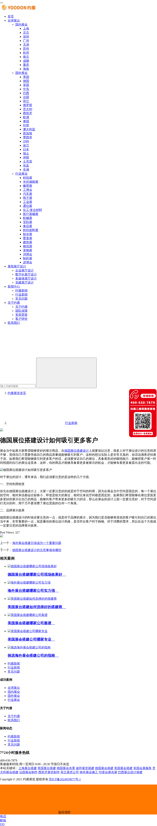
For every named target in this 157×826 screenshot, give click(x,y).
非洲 (26, 169)
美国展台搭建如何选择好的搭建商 (37, 607)
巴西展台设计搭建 (130, 772)
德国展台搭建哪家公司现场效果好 (37, 574)
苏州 (26, 48)
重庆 (26, 64)
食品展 (27, 226)
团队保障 (21, 310)
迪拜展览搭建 (85, 768)
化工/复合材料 (32, 210)
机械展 (27, 218)
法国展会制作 (28, 772)
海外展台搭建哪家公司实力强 (33, 591)
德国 (26, 81)
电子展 (27, 197)
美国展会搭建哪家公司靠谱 (31, 623)
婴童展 (27, 238)
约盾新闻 (21, 290)
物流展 (27, 246)
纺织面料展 (30, 230)
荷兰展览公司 (70, 772)
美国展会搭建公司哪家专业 (31, 639)
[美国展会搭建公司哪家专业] (27, 631)
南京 (26, 56)
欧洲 (26, 117)
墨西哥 (27, 137)
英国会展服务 (142, 768)
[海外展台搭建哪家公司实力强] (29, 582)
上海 (26, 28)
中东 (26, 89)
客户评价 (21, 318)
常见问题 (21, 298)
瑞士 (26, 153)
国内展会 (21, 24)
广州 (26, 40)
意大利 (27, 109)
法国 (26, 97)
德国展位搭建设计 (76, 450)
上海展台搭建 (27, 768)
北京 (26, 32)
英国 (26, 85)
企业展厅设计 (24, 270)
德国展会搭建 (104, 768)
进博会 (27, 262)
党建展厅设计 (24, 282)
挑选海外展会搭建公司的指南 (33, 655)
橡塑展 (27, 185)
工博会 (27, 189)
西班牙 (27, 113)
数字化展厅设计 (26, 274)
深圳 (26, 36)
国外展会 (21, 72)
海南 (26, 68)
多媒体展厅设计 (26, 278)
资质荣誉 (21, 314)
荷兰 (26, 101)
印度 (26, 125)
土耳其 (27, 161)
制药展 (27, 258)
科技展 (27, 177)
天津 (26, 44)
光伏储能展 (30, 181)
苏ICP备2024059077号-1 (65, 779)
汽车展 (27, 193)
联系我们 (14, 322)
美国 (26, 77)
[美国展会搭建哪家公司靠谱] (27, 615)
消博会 (27, 254)
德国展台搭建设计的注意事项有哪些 (36, 550)
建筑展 (27, 242)
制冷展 (27, 234)
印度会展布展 (108, 772)
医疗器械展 (30, 214)
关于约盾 (14, 302)
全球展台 (14, 20)
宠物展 (27, 250)
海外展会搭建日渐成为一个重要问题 (36, 543)
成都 (26, 60)
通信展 (27, 206)
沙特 (26, 141)
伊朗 (26, 157)
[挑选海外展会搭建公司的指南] (29, 647)
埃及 (26, 165)
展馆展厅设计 (17, 266)
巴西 (26, 93)
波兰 (26, 145)
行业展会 (21, 173)
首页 (11, 16)
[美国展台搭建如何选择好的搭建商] (32, 598)
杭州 (26, 52)
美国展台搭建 (47, 768)
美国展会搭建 (123, 768)
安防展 (27, 222)
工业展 (27, 201)
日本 (26, 149)
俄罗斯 (27, 105)
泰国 (26, 121)
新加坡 (27, 133)
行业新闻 (21, 294)
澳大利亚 (29, 129)
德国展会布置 (66, 768)
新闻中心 (14, 286)
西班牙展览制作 (49, 772)
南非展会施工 (89, 772)
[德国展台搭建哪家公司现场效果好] (32, 566)
